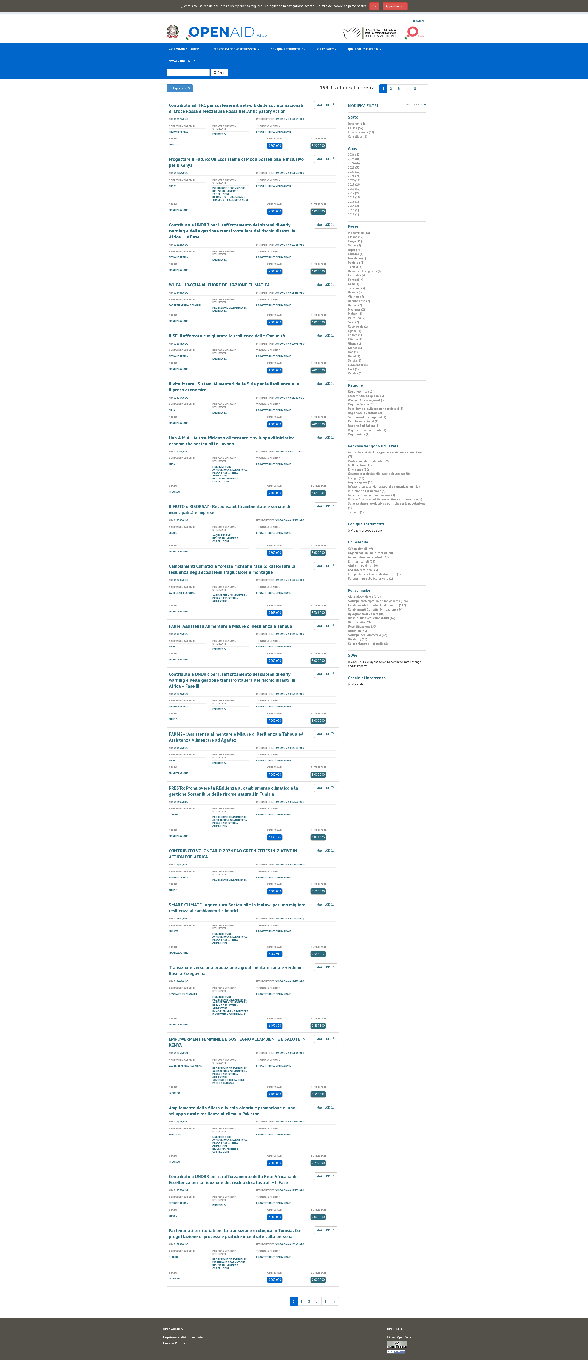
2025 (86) (354, 159)
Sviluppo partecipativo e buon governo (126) (378, 601)
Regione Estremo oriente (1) (367, 430)
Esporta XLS (181, 88)
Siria (172, 410)
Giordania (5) (357, 258)
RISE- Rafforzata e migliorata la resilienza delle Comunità (227, 336)
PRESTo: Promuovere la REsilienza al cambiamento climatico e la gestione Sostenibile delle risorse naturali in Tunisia (233, 791)
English (418, 20)
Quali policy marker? (363, 49)
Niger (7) (354, 250)
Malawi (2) (355, 314)
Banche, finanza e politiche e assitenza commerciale (230, 1013)
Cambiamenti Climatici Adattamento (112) (377, 605)
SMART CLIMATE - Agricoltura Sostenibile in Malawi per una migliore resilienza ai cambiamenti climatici (237, 908)
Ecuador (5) (356, 254)
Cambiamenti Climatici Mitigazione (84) (375, 609)
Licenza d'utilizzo (175, 1343)
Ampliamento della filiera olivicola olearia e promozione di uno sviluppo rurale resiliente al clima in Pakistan (232, 1111)
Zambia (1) (355, 373)
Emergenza (219, 134)
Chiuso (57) (355, 128)
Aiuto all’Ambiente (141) (364, 597)
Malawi (173, 931)
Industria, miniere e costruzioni (225, 192)
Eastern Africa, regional (185, 305)
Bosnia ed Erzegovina (183, 994)
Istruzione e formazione (228, 188)
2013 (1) (353, 210)
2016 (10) (354, 197)
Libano (173, 532)
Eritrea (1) (355, 335)
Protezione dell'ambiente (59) (368, 461)
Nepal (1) (354, 356)
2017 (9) (353, 193)
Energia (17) (356, 478)
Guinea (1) (355, 348)
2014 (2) (353, 206)
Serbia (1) (354, 360)
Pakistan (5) (356, 263)
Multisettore (221, 466)
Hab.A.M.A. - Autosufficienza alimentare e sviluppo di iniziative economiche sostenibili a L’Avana (232, 441)
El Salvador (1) (358, 365)
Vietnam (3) (356, 297)
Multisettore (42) (360, 465)
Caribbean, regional (182, 592)
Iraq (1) (353, 352)
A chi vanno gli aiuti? (184, 49)
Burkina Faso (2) (359, 301)
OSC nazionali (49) (360, 549)
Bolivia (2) (355, 305)
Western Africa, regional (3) (366, 400)
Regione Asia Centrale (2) (365, 413)
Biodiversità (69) (359, 622)
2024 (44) (354, 163)
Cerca (221, 73)
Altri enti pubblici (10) (363, 566)
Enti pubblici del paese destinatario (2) (374, 574)
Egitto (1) (354, 331)
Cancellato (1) (357, 137)
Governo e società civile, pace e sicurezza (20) (379, 474)
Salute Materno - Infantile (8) (368, 644)
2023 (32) (354, 168)
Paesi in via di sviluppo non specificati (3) (375, 409)
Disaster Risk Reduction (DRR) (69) (371, 618)
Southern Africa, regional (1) (367, 417)
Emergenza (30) (358, 470)
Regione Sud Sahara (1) (363, 426)
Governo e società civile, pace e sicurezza (228, 1081)
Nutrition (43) (357, 631)
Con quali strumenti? (287, 49)
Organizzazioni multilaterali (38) (370, 553)
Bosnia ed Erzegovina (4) (365, 271)
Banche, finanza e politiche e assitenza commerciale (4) (385, 499)
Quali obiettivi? (181, 60)
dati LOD (324, 105)
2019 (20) (354, 185)
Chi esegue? (325, 49)
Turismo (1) (356, 512)
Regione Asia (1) (359, 434)
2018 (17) (354, 189)
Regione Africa (178, 131)
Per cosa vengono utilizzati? (235, 49)
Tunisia (173, 814)
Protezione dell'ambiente (229, 307)
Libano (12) (356, 237)
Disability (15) (357, 639)
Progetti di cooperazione (273, 131)
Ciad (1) (353, 369)
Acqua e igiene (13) (360, 482)
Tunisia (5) (355, 267)
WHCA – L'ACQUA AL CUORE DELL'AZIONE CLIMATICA (219, 285)
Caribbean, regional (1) (363, 421)
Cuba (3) (353, 284)
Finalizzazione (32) (361, 132)
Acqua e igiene (221, 535)
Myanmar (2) (356, 309)
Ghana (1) (354, 343)
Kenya (172, 185)
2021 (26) (354, 176)
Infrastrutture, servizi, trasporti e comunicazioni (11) (384, 487)
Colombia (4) (357, 275)
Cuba (172, 464)
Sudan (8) (354, 245)
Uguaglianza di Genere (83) (366, 614)
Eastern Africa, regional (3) (366, 396)
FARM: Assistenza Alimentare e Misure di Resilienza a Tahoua (230, 626)
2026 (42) (354, 155)
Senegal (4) (355, 280)
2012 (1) (353, 214)
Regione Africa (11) (361, 391)
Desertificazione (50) (362, 626)
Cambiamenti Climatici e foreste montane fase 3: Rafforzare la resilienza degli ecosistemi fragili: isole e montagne (232, 569)
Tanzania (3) (356, 288)
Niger (172, 646)
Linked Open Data (399, 1337)
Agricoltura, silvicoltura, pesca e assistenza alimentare (229, 472)
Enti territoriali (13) (361, 561)
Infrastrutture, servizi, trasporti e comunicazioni (230, 198)
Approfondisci (395, 6)
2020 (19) (354, 180)
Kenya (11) (355, 241)
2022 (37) (354, 172)
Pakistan (175, 1134)
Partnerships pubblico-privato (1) (370, 578)
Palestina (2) (356, 318)
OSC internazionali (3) (363, 570)
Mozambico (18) (359, 233)
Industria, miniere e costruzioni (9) (371, 495)
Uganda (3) (355, 292)
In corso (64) (356, 124)
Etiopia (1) (355, 339)
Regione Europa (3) (360, 404)
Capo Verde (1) (358, 326)
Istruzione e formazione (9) (367, 491)
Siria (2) (353, 322)
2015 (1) (353, 202)
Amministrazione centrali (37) (368, 557)
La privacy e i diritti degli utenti (184, 1337)
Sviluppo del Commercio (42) (367, 635)
